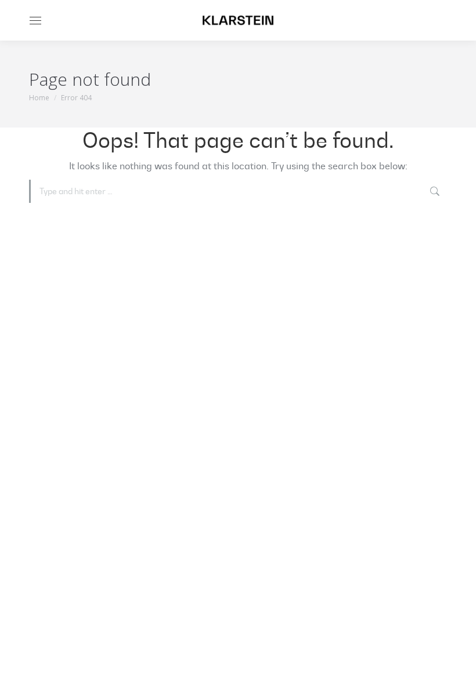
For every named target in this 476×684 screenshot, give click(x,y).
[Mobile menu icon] (35, 20)
